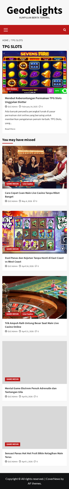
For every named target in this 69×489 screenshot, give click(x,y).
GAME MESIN (13, 183)
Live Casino (28, 183)
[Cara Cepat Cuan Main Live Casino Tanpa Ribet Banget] (34, 167)
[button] (5, 29)
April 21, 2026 (28, 331)
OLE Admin (13, 106)
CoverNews (53, 478)
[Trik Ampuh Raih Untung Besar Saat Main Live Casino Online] (34, 297)
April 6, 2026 (27, 396)
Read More (10, 129)
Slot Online (12, 89)
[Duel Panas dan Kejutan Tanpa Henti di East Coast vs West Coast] (34, 232)
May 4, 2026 (27, 201)
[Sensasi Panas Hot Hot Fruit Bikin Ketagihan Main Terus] (34, 427)
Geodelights (34, 10)
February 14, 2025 (30, 106)
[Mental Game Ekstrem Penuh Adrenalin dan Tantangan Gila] (34, 362)
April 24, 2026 (28, 266)
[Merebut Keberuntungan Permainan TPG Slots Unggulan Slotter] (34, 72)
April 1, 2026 (27, 461)
